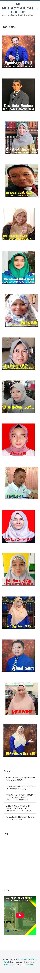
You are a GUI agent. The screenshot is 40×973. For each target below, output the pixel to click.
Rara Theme (9, 964)
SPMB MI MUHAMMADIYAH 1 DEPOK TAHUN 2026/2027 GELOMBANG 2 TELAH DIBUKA (18, 808)
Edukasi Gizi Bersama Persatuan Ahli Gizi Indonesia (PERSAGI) (20, 787)
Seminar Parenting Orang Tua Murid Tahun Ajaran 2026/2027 (20, 778)
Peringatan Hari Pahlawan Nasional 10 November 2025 (20, 818)
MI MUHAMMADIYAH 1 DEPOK (18, 8)
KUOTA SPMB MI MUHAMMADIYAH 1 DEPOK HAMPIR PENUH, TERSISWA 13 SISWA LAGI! (20, 797)
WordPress (31, 964)
